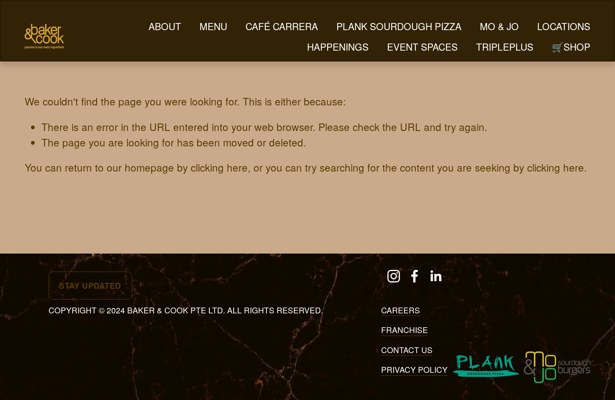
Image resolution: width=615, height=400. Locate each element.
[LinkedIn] (435, 276)
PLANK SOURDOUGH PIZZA (398, 26)
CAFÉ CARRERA (282, 26)
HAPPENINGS (338, 46)
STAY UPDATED (90, 285)
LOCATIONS (563, 26)
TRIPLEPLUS (504, 46)
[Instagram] (393, 276)
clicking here (219, 167)
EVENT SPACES (422, 46)
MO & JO (499, 26)
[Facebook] (414, 276)
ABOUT (165, 26)
